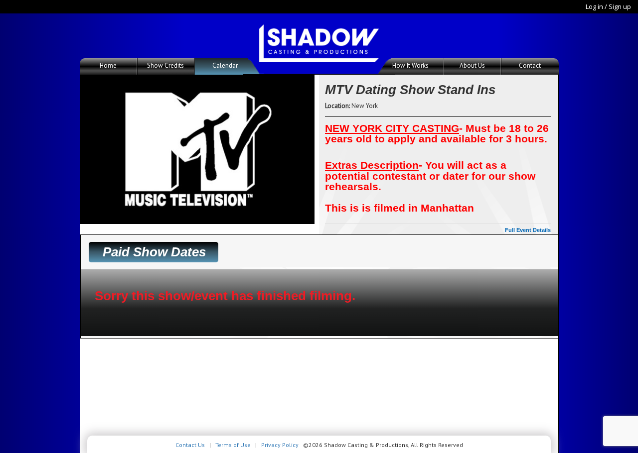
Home (108, 65)
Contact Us (190, 445)
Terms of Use (233, 445)
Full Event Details (528, 230)
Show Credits (165, 65)
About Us (472, 65)
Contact (530, 65)
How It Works (410, 65)
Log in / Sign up (608, 6)
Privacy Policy (280, 445)
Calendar (225, 65)
